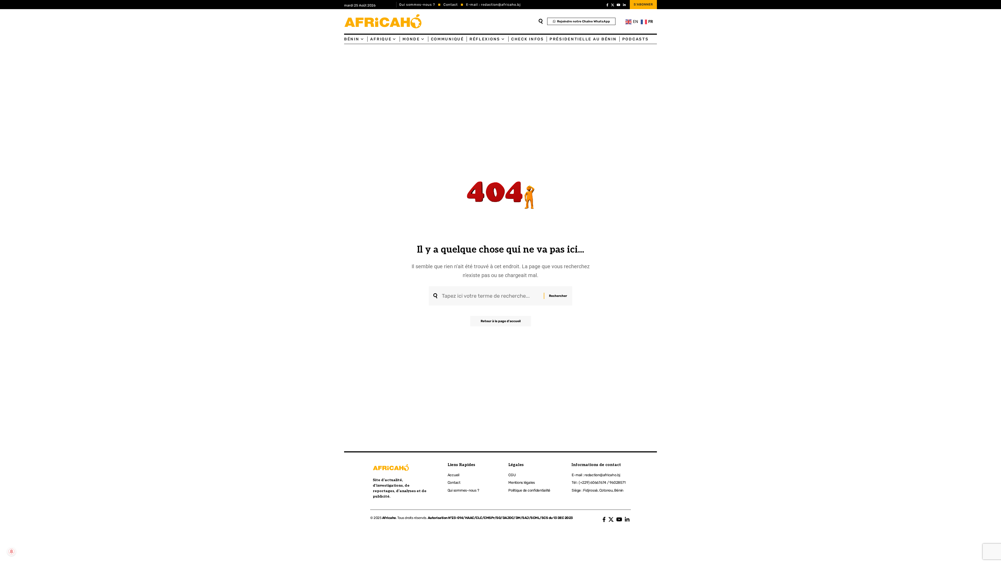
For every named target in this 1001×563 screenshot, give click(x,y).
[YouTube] (618, 5)
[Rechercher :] (491, 295)
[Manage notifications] (11, 551)
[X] (612, 5)
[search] (540, 21)
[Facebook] (607, 5)
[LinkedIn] (624, 5)
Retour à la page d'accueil (501, 321)
